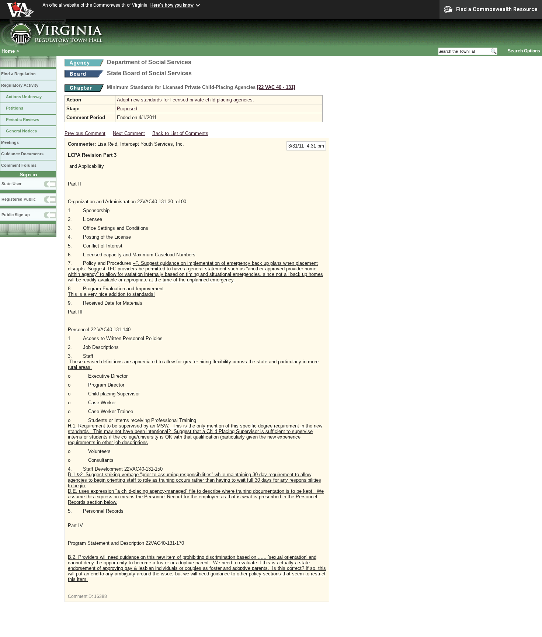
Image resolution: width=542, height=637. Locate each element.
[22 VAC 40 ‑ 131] (276, 87)
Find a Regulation (18, 74)
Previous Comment (85, 133)
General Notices (21, 131)
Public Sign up (15, 214)
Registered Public (18, 199)
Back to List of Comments (180, 133)
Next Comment (129, 133)
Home (8, 51)
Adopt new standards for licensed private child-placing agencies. (185, 100)
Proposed (127, 108)
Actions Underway (24, 96)
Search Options (524, 51)
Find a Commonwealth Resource (497, 9)
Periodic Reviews (22, 119)
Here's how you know (172, 5)
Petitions (14, 108)
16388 (100, 596)
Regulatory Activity (19, 85)
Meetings (10, 142)
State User (11, 183)
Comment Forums (19, 165)
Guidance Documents (22, 154)
